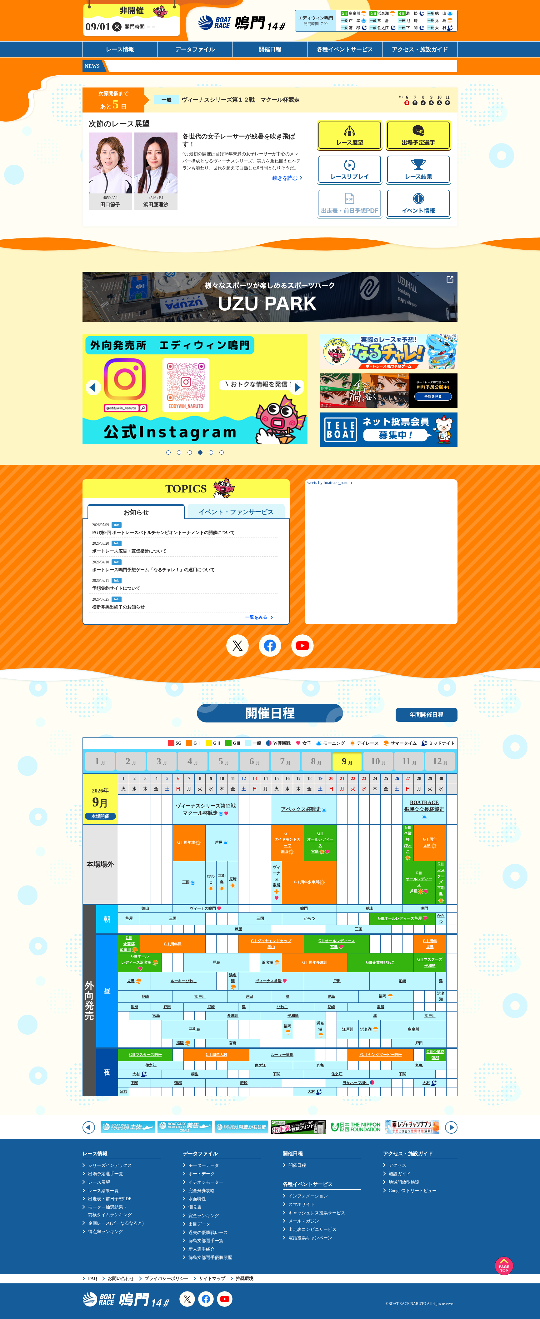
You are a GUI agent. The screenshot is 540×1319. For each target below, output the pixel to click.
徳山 (145, 908)
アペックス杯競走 (301, 809)
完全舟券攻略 (201, 1190)
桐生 (194, 1074)
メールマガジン (303, 1221)
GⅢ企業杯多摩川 (127, 944)
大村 (136, 1074)
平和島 (222, 879)
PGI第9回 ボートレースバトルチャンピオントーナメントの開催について (163, 532)
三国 (186, 882)
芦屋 (218, 842)
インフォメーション (308, 1196)
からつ (309, 918)
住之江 (151, 1065)
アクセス (397, 1165)
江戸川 (200, 996)
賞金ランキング (203, 1215)
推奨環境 (244, 1278)
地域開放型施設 (404, 1182)
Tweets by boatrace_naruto (328, 482)
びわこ (211, 879)
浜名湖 (267, 962)
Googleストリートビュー (413, 1190)
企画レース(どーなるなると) (116, 1223)
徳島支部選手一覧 (205, 1240)
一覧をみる (256, 617)
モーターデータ (203, 1165)
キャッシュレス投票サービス (316, 1213)
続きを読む (285, 178)
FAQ (92, 1278)
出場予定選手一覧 (105, 1174)
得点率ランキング (105, 1231)
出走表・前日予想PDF (109, 1199)
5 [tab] (211, 452)
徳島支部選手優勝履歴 (210, 1257)
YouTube (302, 645)
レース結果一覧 (103, 1190)
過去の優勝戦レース (208, 1232)
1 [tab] (168, 452)
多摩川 (232, 1015)
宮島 (156, 1015)
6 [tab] (221, 452)
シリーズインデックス (110, 1165)
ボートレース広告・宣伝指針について (129, 551)
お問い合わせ (121, 1278)
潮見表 (195, 1207)
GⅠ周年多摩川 (306, 882)
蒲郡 (178, 1083)
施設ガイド (400, 1174)
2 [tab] (179, 452)
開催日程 (270, 49)
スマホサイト (301, 1204)
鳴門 (304, 908)
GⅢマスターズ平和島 (441, 879)
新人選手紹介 (201, 1249)
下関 (276, 1074)
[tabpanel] (195, 390)
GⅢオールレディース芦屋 (400, 918)
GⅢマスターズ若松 (145, 1054)
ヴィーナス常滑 (268, 981)
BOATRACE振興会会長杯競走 (424, 806)
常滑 (134, 1007)
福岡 (382, 996)
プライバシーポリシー (166, 1278)
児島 (216, 962)
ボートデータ (201, 1174)
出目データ (199, 1224)
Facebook (270, 645)
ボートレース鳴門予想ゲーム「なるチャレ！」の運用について (153, 569)
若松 (244, 1083)
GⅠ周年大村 (216, 1054)
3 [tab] (190, 452)
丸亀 (320, 1065)
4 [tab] (200, 452)
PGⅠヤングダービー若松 (380, 1054)
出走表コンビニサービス (312, 1229)
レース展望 (99, 1182)
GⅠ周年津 (186, 842)
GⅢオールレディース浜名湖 (136, 959)
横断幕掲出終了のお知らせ (118, 607)
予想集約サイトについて (116, 588)
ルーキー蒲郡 (282, 1054)
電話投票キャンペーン (310, 1238)
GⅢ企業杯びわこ (380, 962)
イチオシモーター (205, 1182)
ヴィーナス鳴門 (203, 908)
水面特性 (197, 1199)
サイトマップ (212, 1278)
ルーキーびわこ (184, 981)
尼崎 (402, 981)
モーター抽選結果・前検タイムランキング (110, 1211)
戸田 (337, 981)
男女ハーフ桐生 (355, 1083)
